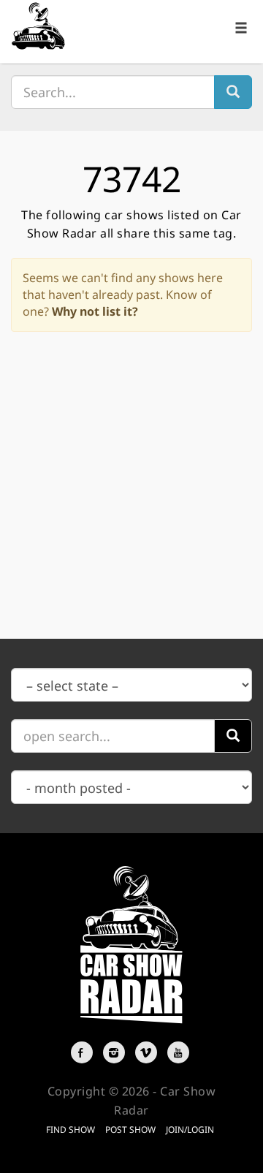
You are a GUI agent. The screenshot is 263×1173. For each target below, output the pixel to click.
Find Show (70, 1129)
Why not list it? (95, 311)
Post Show (130, 1129)
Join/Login (190, 1129)
